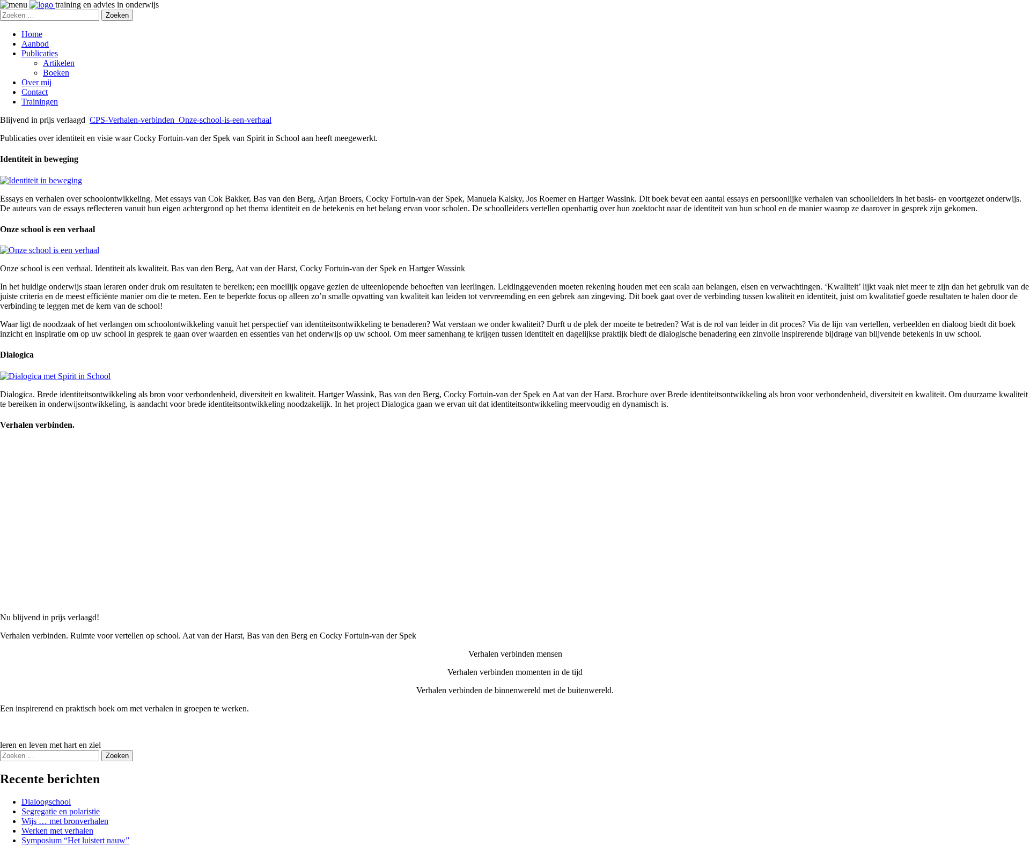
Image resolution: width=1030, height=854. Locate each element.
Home (31, 34)
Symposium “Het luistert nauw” (75, 840)
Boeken (56, 72)
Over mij (36, 82)
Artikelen (59, 63)
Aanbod (35, 43)
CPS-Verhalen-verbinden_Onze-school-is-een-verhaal (180, 119)
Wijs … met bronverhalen (64, 821)
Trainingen (39, 101)
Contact (34, 91)
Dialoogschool (46, 801)
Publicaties (39, 53)
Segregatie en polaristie (60, 811)
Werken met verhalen (57, 830)
